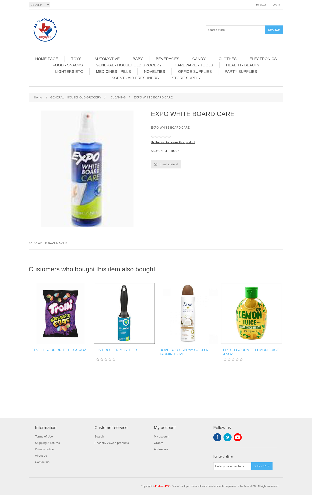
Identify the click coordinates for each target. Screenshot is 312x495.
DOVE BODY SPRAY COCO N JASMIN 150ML (183, 352)
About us (41, 455)
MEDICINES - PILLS (113, 71)
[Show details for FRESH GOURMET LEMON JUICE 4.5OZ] (251, 313)
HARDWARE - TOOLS (194, 65)
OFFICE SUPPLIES (195, 71)
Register (261, 4)
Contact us (42, 462)
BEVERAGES (167, 59)
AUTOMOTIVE (107, 59)
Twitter (227, 437)
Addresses (161, 449)
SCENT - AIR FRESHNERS (135, 78)
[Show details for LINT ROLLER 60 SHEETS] (124, 313)
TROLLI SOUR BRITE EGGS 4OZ (59, 350)
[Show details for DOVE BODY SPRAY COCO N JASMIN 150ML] (187, 313)
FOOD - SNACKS (68, 65)
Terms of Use (44, 436)
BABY (138, 59)
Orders (158, 443)
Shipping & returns (47, 443)
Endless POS (162, 486)
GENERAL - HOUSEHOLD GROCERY (129, 65)
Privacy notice (44, 449)
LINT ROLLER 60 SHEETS (117, 350)
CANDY (199, 59)
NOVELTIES (154, 71)
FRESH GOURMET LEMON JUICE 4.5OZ (251, 352)
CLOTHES (228, 59)
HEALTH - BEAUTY (243, 65)
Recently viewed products (111, 443)
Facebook (217, 437)
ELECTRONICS (263, 59)
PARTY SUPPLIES (241, 71)
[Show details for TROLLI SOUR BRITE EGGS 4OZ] (60, 313)
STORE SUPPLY (186, 78)
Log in (276, 4)
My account (161, 436)
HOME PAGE (46, 59)
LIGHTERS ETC (69, 71)
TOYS (76, 59)
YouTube (238, 437)
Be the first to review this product (173, 142)
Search (99, 436)
